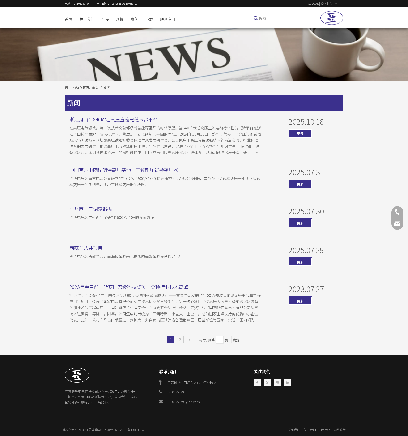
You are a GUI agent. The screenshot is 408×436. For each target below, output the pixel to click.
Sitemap (326, 429)
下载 (149, 19)
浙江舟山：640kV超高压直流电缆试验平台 (113, 119)
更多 (300, 133)
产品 (105, 19)
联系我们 (167, 19)
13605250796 (176, 392)
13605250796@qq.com (183, 401)
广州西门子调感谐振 (90, 208)
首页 (68, 19)
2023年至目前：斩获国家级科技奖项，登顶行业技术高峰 (128, 286)
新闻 (120, 19)
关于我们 (86, 19)
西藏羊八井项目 (85, 247)
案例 (134, 19)
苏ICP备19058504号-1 (134, 429)
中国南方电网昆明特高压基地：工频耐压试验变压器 (123, 170)
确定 (236, 340)
